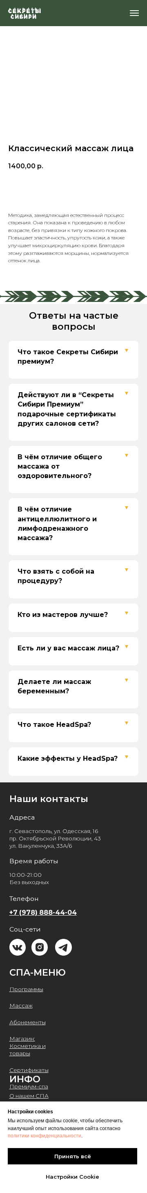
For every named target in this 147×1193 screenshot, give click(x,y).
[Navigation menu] (134, 13)
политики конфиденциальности (44, 1136)
